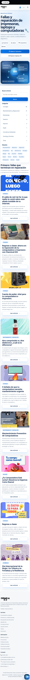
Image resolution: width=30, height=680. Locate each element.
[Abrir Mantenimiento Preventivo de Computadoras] (15, 419)
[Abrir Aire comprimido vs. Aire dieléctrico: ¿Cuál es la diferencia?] (15, 327)
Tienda (2, 629)
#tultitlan (20, 153)
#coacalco (14, 153)
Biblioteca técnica (4, 637)
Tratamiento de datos (5, 648)
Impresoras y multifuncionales (7, 617)
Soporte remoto (4, 626)
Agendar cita (3, 622)
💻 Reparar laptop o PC (15, 56)
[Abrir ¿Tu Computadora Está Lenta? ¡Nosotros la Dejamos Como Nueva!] (15, 464)
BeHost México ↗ (5, 666)
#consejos (25, 150)
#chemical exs (18, 150)
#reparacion (21, 147)
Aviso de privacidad (5, 646)
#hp (9, 153)
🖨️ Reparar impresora (15, 51)
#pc (12, 150)
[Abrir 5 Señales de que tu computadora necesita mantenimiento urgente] (15, 373)
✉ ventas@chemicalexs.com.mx (8, 657)
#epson (4, 156)
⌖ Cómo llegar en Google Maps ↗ (8, 664)
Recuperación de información (7, 619)
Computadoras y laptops (6, 615)
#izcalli (17, 159)
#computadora (6, 150)
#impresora (14, 147)
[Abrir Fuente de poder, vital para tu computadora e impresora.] (15, 280)
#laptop (4, 153)
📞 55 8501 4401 (5, 2)
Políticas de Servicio (5, 644)
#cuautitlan (21, 156)
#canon (9, 156)
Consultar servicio (5, 624)
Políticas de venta (4, 642)
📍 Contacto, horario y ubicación (8, 662)
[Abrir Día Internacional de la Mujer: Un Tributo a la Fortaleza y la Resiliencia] (15, 552)
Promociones (4, 639)
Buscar (15, 99)
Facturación (3, 631)
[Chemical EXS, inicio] (4, 7)
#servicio (12, 159)
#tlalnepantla (6, 159)
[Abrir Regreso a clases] (15, 510)
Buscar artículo (6, 91)
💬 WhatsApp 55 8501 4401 (7, 659)
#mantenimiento (6, 147)
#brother (15, 156)
